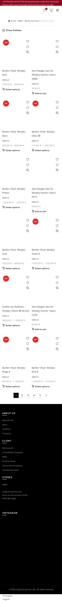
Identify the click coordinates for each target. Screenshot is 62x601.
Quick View (27, 52)
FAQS (4, 457)
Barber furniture (32, 21)
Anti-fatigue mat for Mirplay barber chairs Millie (44, 74)
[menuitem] (6, 595)
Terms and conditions (12, 465)
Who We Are (8, 420)
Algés (4, 484)
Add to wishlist (27, 41)
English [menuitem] (6, 599)
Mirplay (5, 80)
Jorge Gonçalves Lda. (26, 589)
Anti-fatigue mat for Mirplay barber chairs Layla (44, 310)
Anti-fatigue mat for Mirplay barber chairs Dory (44, 192)
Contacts (6, 433)
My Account (7, 448)
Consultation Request (12, 452)
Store (4, 424)
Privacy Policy (8, 461)
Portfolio (6, 429)
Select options (13, 89)
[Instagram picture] (11, 528)
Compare (27, 46)
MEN (20, 21)
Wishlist (46, 9)
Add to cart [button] (40, 93)
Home (13, 21)
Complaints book (10, 470)
